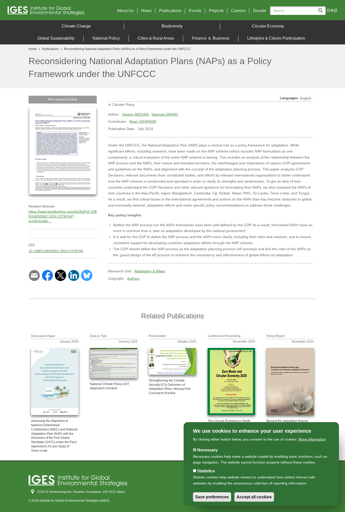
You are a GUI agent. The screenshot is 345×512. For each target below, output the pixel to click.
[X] (60, 275)
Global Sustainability (56, 38)
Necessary (207, 450)
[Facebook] (47, 275)
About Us (125, 11)
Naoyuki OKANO (165, 114)
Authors (133, 278)
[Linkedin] (73, 275)
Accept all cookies (254, 497)
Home (33, 49)
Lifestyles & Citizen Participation (276, 38)
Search (321, 8)
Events (195, 11)
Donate (259, 11)
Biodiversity (172, 26)
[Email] (34, 275)
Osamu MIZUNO (135, 114)
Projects (216, 11)
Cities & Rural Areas (156, 38)
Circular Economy (268, 26)
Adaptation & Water (149, 271)
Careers (238, 11)
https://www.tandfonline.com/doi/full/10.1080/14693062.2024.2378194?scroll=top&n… (63, 216)
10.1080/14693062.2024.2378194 (56, 251)
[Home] (48, 12)
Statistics (206, 471)
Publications (170, 11)
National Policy (106, 38)
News (146, 11)
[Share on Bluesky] (86, 275)
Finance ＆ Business (210, 38)
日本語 (332, 10)
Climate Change (76, 26)
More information (312, 439)
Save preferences (212, 497)
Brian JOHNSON (143, 121)
